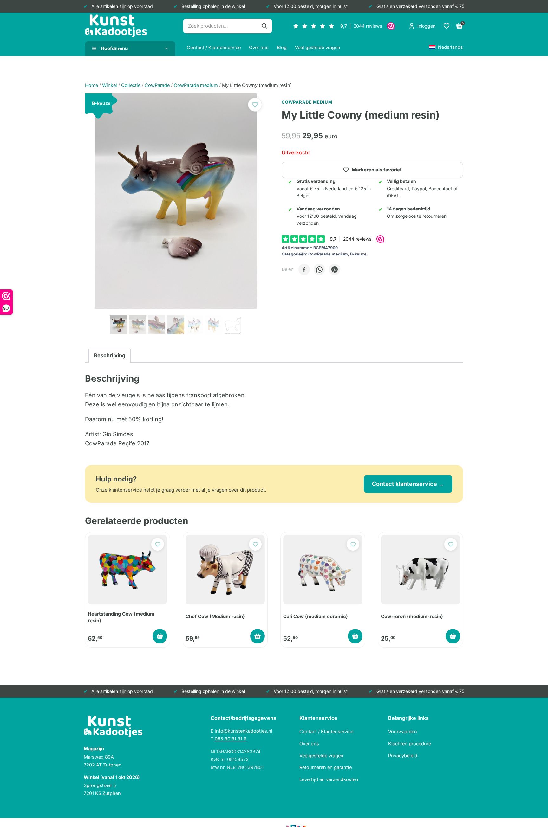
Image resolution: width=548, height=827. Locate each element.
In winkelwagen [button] (160, 636)
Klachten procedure (409, 743)
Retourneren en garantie (325, 767)
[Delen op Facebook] (304, 269)
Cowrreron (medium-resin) (412, 616)
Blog (282, 47)
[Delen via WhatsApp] (319, 269)
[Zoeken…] (264, 26)
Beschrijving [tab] (109, 355)
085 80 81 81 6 (230, 738)
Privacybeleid (402, 755)
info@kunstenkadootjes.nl (243, 730)
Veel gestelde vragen (317, 47)
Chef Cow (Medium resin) (215, 616)
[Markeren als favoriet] (255, 105)
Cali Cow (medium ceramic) (315, 616)
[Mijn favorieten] (446, 26)
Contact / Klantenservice (214, 47)
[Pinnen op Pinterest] (334, 269)
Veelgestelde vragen (321, 755)
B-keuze (358, 254)
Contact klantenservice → (408, 484)
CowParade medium (328, 254)
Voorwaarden (402, 731)
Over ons (259, 47)
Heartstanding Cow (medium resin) (121, 617)
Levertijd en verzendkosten (328, 779)
